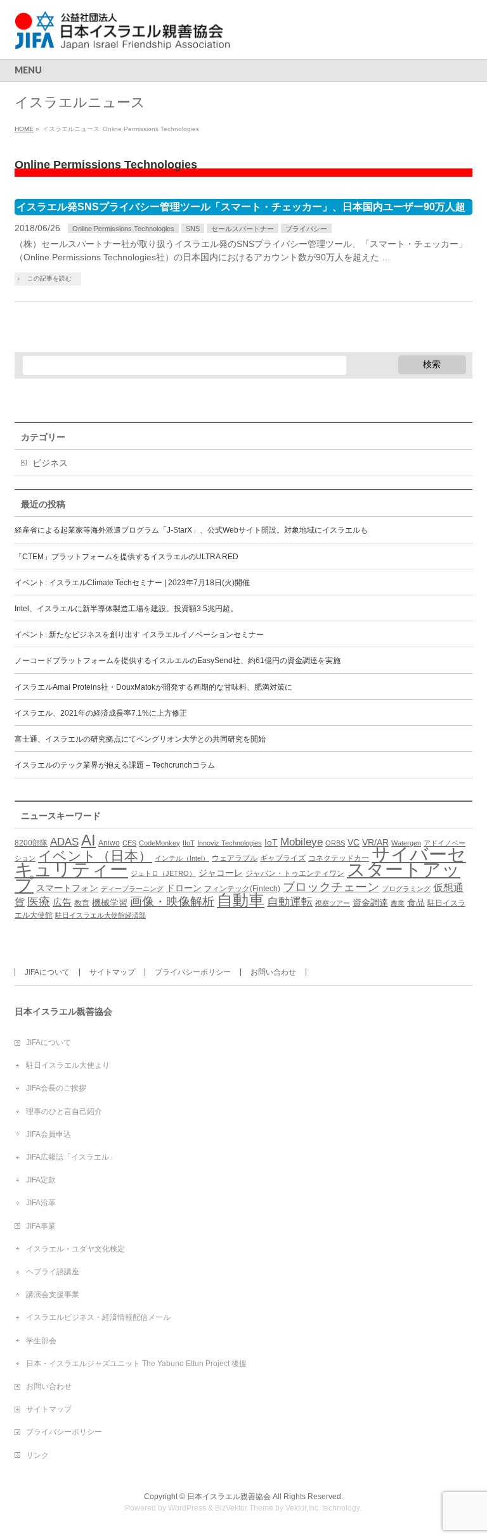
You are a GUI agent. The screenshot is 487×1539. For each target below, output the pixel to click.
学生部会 (41, 1340)
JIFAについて (47, 972)
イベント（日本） (95, 856)
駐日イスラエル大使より (68, 1065)
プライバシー (306, 228)
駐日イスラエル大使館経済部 (100, 915)
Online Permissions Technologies (123, 228)
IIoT (189, 843)
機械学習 (109, 903)
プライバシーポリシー (193, 972)
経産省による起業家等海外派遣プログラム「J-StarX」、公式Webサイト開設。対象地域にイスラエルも (191, 530)
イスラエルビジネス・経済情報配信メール (98, 1317)
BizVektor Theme (244, 1508)
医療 (38, 902)
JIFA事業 (41, 1226)
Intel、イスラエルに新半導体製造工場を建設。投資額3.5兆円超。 (126, 608)
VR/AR (375, 842)
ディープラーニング (132, 888)
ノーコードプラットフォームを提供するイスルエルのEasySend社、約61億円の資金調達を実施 (178, 660)
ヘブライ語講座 (52, 1271)
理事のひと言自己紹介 (64, 1111)
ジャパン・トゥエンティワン (294, 873)
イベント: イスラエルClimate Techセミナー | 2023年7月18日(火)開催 (132, 582)
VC (353, 842)
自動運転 (290, 902)
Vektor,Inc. (302, 1508)
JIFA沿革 (41, 1202)
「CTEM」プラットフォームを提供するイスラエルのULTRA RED (126, 556)
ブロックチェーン (331, 887)
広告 (62, 902)
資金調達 (370, 903)
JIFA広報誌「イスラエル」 (71, 1157)
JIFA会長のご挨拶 (56, 1088)
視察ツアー (332, 903)
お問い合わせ (273, 972)
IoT (271, 842)
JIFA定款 (41, 1179)
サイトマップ (112, 972)
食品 (416, 903)
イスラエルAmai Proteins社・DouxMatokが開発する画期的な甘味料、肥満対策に (153, 687)
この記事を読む (49, 278)
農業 (398, 903)
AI (88, 840)
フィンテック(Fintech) (242, 888)
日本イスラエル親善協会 (229, 1496)
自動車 (240, 900)
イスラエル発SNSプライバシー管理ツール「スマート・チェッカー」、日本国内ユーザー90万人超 (240, 206)
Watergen (406, 843)
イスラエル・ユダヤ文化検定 (75, 1248)
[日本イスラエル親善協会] (123, 35)
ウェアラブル (234, 858)
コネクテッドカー (338, 858)
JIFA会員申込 (48, 1134)
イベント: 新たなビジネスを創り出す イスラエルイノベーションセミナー (139, 634)
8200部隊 (31, 843)
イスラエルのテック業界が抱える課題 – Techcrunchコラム (115, 765)
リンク (37, 1455)
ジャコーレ (220, 873)
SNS (193, 228)
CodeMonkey (159, 843)
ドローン (184, 888)
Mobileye (301, 841)
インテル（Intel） (182, 858)
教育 (81, 903)
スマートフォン (67, 888)
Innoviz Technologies (229, 843)
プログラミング (406, 888)
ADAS (64, 841)
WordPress (187, 1508)
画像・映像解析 (172, 901)
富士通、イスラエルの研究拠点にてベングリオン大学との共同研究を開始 (140, 739)
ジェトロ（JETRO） (163, 873)
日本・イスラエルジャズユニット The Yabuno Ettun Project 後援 (136, 1363)
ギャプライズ (283, 858)
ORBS (335, 843)
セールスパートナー (242, 228)
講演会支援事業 (52, 1294)
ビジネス (50, 463)
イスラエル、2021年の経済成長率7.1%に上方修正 (101, 713)
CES (129, 843)
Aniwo (109, 843)
